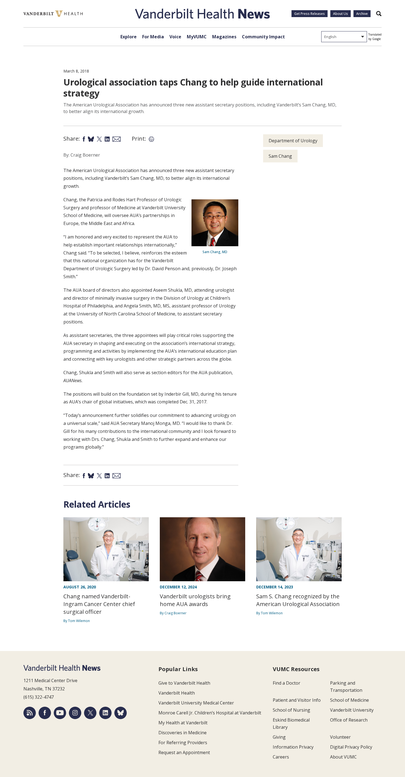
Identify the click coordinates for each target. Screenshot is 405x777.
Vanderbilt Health (176, 693)
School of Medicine (349, 700)
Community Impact (263, 37)
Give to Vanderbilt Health (184, 683)
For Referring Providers (182, 743)
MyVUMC (197, 37)
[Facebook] (45, 713)
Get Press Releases (309, 13)
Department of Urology (293, 141)
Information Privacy (293, 747)
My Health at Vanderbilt (182, 723)
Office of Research (349, 720)
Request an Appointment (184, 752)
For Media (153, 37)
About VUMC (343, 757)
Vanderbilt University (352, 710)
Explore (128, 37)
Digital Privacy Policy (351, 747)
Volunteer (340, 737)
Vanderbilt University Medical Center (196, 703)
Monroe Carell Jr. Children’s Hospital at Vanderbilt (209, 713)
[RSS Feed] (29, 713)
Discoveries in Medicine (182, 733)
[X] (90, 713)
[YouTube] (60, 713)
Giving (279, 737)
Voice (175, 37)
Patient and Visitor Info (297, 700)
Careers (281, 757)
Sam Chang (280, 156)
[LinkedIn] (105, 713)
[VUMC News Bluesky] (120, 713)
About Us (340, 13)
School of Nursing (291, 710)
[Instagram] (75, 713)
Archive (362, 13)
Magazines (224, 37)
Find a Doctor (286, 683)
